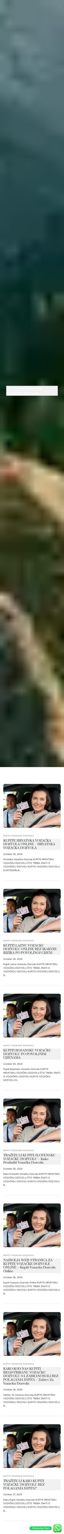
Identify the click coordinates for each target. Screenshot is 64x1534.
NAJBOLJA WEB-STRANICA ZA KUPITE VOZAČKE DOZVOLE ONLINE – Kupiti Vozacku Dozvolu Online (29, 1265)
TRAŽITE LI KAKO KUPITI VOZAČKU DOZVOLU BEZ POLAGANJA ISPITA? (24, 1484)
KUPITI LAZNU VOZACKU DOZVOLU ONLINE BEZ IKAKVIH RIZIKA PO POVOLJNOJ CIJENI (29, 949)
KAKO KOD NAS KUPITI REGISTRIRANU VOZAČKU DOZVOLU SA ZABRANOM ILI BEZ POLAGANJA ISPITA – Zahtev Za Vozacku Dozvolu (30, 1376)
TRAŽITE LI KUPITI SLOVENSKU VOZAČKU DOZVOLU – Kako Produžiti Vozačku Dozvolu (29, 1159)
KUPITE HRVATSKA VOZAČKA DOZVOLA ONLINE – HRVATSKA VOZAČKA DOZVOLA (29, 844)
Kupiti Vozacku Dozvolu (18, 836)
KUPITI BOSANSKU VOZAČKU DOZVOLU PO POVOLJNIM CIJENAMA (27, 1054)
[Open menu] (59, 7)
